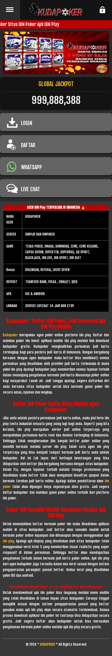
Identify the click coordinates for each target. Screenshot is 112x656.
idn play (8, 541)
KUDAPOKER (47, 644)
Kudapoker (10, 335)
